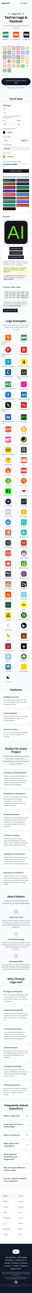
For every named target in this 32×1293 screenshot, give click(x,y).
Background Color (9, 129)
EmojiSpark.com (7, 117)
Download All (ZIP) (16, 257)
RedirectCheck (16, 1269)
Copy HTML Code (10, 310)
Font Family (7, 137)
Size (4, 121)
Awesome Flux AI (21, 1260)
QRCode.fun (9, 1260)
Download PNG (16, 249)
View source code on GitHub (16, 88)
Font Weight (7, 145)
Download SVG (16, 253)
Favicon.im (8, 1266)
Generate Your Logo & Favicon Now (16, 82)
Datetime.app (22, 1257)
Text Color (6, 153)
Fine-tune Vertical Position (12, 162)
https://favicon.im (15, 306)
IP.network (24, 1263)
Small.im (16, 1266)
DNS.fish (7, 1263)
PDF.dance (15, 1263)
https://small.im (9, 279)
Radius (19, 121)
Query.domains (10, 1257)
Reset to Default (16, 171)
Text (4, 109)
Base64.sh (24, 1266)
